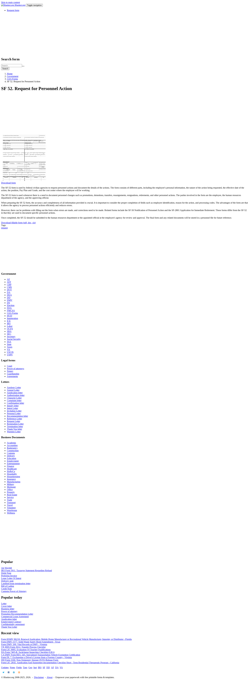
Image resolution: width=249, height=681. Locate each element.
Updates (5, 667)
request (4, 228)
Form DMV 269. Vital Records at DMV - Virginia (24, 644)
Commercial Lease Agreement (15, 616)
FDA (9, 308)
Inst (35, 667)
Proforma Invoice (9, 575)
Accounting (12, 445)
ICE (9, 321)
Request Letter (13, 421)
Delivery (11, 456)
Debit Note (6, 573)
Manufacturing (13, 482)
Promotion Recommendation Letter (17, 614)
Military (10, 484)
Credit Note (6, 588)
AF (8, 279)
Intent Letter (12, 408)
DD (8, 297)
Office (10, 489)
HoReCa (11, 471)
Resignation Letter (15, 424)
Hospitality (12, 474)
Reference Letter (14, 418)
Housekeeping (13, 476)
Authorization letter (15, 395)
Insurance (11, 479)
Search (5, 69)
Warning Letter (14, 431)
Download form (8, 183)
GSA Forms (12, 79)
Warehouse (12, 510)
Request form (13, 10)
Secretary (11, 336)
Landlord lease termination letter (15, 583)
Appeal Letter (13, 390)
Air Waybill (6, 568)
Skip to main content (10, 2)
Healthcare (12, 469)
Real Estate (12, 495)
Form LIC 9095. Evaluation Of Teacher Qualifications (26, 649)
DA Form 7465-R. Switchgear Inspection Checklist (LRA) (28, 652)
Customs (11, 453)
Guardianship (13, 374)
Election (10, 305)
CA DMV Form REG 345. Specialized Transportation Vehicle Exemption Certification (40, 655)
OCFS (10, 329)
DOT (9, 290)
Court (9, 366)
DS (8, 303)
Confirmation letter (15, 403)
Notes (12, 667)
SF (44, 667)
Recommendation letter (17, 416)
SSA (9, 341)
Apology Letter (14, 387)
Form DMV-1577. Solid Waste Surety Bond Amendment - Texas (30, 642)
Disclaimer (39, 677)
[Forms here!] (8, 5)
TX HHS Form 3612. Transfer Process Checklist (23, 647)
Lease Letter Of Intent (11, 578)
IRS (9, 323)
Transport (11, 502)
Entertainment (13, 463)
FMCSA (11, 310)
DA (8, 292)
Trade (9, 500)
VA (8, 349)
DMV (9, 300)
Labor (9, 326)
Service (10, 497)
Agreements (12, 376)
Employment (13, 461)
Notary (10, 371)
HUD (9, 316)
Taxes (9, 347)
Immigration (12, 318)
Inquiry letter (13, 405)
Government (12, 76)
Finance (10, 466)
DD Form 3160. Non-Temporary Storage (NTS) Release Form (29, 660)
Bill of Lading (7, 586)
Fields (19, 667)
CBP (9, 284)
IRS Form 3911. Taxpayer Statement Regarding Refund (26, 570)
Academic (11, 443)
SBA (9, 331)
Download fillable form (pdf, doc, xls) (18, 222)
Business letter (7, 609)
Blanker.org (20, 5)
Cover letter (6, 606)
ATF (9, 282)
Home (10, 73)
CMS (9, 287)
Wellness (11, 513)
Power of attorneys (15, 368)
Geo (30, 667)
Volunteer (11, 507)
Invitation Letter (14, 411)
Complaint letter (14, 400)
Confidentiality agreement (13, 624)
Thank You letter (14, 429)
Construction (13, 450)
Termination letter (15, 426)
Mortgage (11, 487)
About (49, 677)
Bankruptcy (12, 448)
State (9, 344)
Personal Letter (14, 413)
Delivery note (7, 581)
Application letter (15, 392)
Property (11, 492)
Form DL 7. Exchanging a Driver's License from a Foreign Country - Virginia (36, 657)
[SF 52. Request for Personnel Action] (24, 180)
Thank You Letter (9, 627)
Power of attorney (9, 611)
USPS (10, 354)
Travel (10, 505)
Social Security (14, 339)
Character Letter (14, 398)
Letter (3, 603)
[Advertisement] (87, 34)
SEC (9, 334)
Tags (25, 667)
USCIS (10, 352)
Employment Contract (11, 622)
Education (11, 458)
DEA (9, 295)
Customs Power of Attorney (14, 591)
